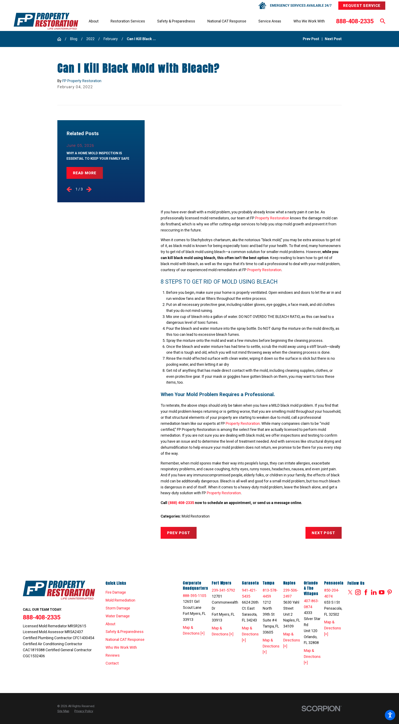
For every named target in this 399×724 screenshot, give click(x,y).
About (94, 21)
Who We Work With (309, 21)
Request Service (362, 5)
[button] (390, 715)
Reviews (113, 655)
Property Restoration (272, 218)
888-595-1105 (194, 595)
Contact (112, 663)
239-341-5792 (223, 590)
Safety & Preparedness (176, 21)
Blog (73, 39)
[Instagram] (358, 592)
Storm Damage (118, 608)
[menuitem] (93, 21)
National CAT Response (226, 21)
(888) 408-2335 (181, 502)
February (110, 39)
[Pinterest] (389, 592)
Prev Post (178, 533)
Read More (85, 173)
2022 (90, 39)
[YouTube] (381, 592)
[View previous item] (69, 189)
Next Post (323, 533)
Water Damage (118, 616)
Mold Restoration (196, 516)
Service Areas (269, 21)
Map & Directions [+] (193, 630)
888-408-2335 (354, 21)
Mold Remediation (120, 600)
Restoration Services (128, 21)
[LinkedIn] (374, 592)
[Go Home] (61, 39)
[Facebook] (366, 592)
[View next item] (89, 189)
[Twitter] (350, 592)
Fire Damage (116, 592)
